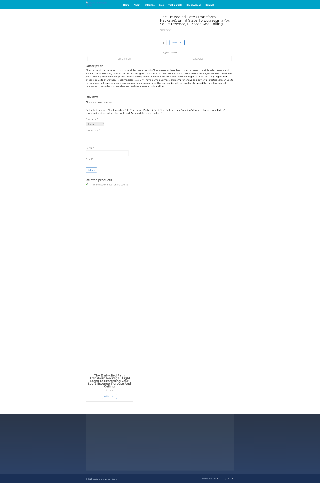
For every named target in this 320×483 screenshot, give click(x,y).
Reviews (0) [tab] (197, 58)
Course (173, 52)
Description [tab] (124, 58)
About (137, 5)
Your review (93, 130)
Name (90, 148)
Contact (209, 5)
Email (89, 159)
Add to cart (177, 42)
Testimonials (175, 5)
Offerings (150, 5)
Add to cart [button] (109, 396)
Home (126, 5)
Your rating (92, 119)
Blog (161, 5)
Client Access (193, 5)
